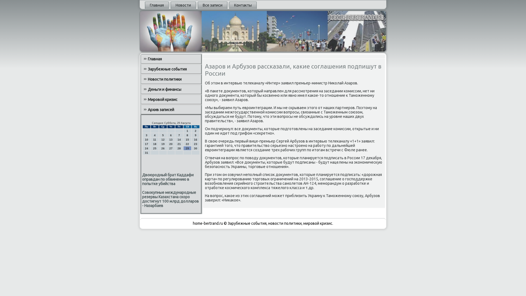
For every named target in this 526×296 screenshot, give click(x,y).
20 (171, 144)
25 (154, 148)
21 (179, 144)
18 (154, 144)
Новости (183, 5)
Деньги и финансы (164, 89)
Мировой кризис (163, 99)
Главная (157, 5)
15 (187, 139)
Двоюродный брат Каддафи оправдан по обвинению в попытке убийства (168, 179)
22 (187, 144)
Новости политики (165, 79)
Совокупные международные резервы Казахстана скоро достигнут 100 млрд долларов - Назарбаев (170, 199)
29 (187, 148)
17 (146, 144)
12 (163, 139)
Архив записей (161, 109)
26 (163, 148)
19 (163, 144)
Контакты (243, 5)
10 (146, 139)
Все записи (212, 5)
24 (146, 148)
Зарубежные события (167, 69)
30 (195, 148)
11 (154, 139)
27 (171, 148)
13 (171, 139)
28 (179, 148)
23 (195, 144)
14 (179, 139)
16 (195, 139)
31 (146, 152)
